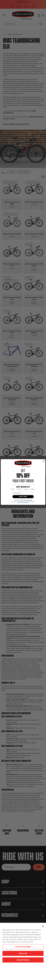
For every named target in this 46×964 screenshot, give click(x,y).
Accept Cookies (23, 960)
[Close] (43, 926)
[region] (23, 943)
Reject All (23, 953)
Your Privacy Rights (23, 947)
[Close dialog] (43, 461)
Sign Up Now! (23, 496)
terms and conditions (24, 502)
